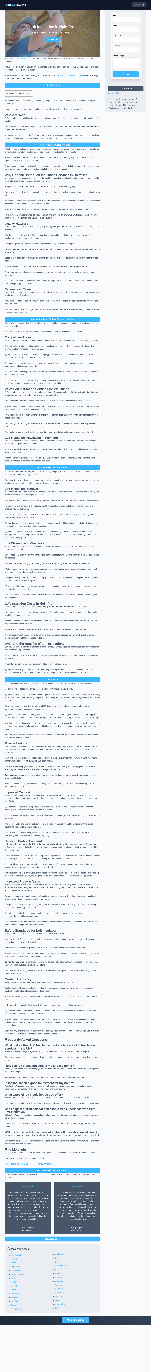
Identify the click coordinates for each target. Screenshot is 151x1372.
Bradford (14, 1301)
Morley (14, 1297)
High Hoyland (36, 1164)
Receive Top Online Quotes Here (52, 467)
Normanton (16, 1309)
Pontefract (59, 1293)
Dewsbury (15, 1278)
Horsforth (59, 1273)
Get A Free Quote (52, 1239)
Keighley (59, 1289)
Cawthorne (48, 1164)
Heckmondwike (17, 1274)
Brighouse (15, 1267)
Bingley (58, 1269)
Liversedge (15, 1270)
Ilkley (57, 1308)
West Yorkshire (61, 1266)
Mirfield (20, 1164)
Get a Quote (52, 39)
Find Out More (52, 679)
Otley (57, 1300)
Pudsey (14, 1305)
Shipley (58, 1258)
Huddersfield (10, 1164)
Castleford (59, 1281)
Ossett (14, 1286)
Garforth (58, 1296)
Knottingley (60, 1304)
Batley (13, 1290)
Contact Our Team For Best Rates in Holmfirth (52, 319)
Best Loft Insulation (24, 58)
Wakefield (15, 1293)
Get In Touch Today (52, 85)
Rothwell (59, 1254)
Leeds (57, 1262)
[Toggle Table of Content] (27, 93)
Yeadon (58, 1285)
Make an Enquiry (75, 1320)
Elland (27, 1164)
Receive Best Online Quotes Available (52, 145)
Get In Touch (126, 89)
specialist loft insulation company (69, 75)
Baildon (58, 1277)
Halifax (14, 1282)
